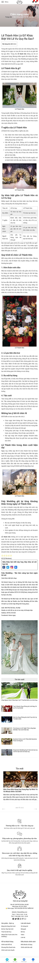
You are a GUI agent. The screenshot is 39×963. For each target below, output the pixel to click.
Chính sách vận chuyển (8, 950)
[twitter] (16, 919)
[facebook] (13, 919)
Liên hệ (23, 937)
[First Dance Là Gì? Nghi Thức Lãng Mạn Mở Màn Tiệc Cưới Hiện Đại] (6, 730)
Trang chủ (8, 17)
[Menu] (3, 2)
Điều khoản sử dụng (26, 944)
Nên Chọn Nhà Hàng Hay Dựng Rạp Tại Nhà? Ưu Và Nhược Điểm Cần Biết (18, 790)
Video (22, 934)
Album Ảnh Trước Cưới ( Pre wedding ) (9, 935)
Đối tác (23, 932)
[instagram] (21, 919)
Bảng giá (23, 929)
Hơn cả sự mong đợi (20, 901)
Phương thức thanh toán (8, 947)
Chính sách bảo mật (26, 947)
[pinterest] (23, 919)
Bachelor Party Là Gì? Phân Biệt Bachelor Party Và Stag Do (25, 739)
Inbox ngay (12, 615)
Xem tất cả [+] (19, 807)
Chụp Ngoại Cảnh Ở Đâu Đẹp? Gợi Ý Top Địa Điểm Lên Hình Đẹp (19, 700)
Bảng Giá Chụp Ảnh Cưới (8, 926)
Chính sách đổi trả (6, 944)
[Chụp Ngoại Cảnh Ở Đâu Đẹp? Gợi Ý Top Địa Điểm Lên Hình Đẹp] (19, 690)
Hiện (14, 44)
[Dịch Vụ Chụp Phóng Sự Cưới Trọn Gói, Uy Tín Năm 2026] (6, 719)
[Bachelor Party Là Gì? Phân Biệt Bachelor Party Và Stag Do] (6, 741)
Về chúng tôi (24, 926)
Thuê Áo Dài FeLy (6, 932)
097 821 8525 (23, 906)
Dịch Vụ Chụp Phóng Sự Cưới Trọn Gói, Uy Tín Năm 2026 (25, 718)
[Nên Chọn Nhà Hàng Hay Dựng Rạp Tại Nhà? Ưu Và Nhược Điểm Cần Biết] (19, 779)
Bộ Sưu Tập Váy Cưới (7, 929)
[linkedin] (18, 919)
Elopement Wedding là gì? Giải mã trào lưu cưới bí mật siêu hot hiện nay (25, 750)
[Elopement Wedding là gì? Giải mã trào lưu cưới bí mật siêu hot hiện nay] (6, 752)
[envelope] (25, 919)
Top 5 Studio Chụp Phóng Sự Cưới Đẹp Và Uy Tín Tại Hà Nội (25, 707)
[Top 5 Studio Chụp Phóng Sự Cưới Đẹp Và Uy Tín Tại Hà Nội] (6, 708)
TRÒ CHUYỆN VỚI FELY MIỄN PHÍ (23, 908)
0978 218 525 (11, 613)
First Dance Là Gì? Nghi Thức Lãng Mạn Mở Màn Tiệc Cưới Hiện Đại (24, 728)
